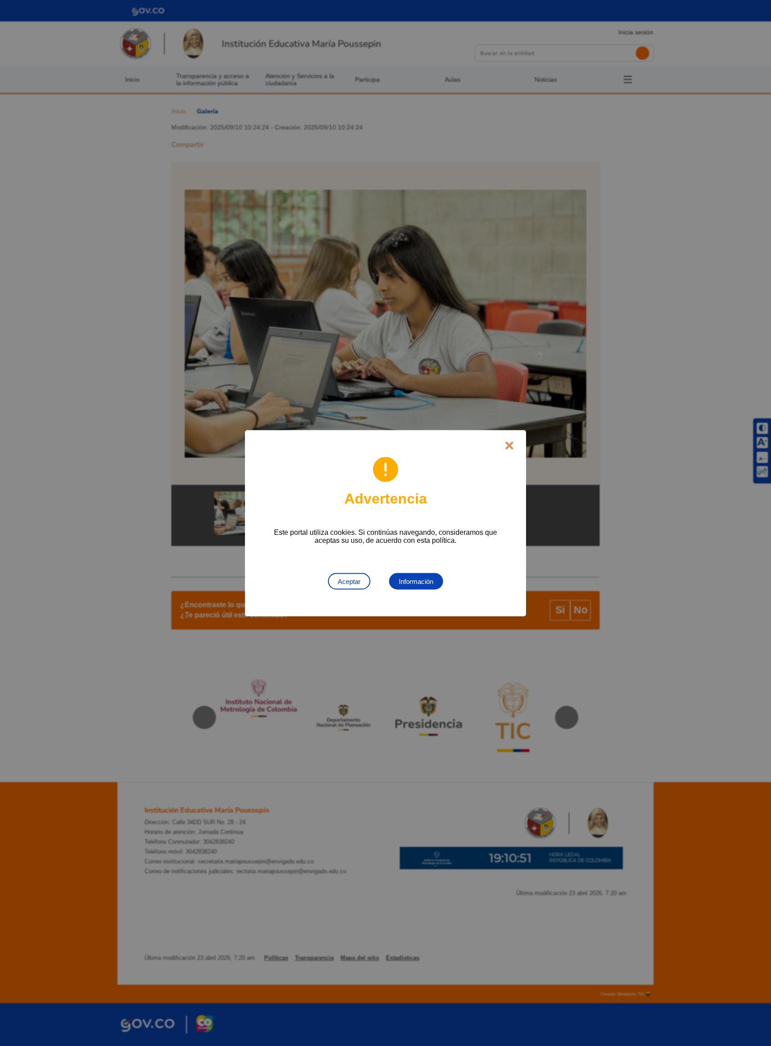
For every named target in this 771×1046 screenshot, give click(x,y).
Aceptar (349, 581)
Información (416, 581)
